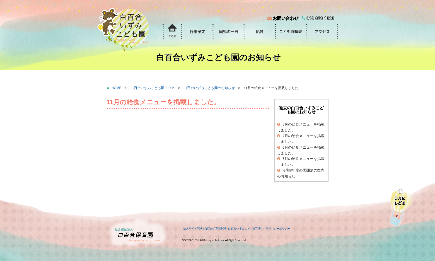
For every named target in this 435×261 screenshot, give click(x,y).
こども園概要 (290, 31)
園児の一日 (228, 31)
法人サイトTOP (192, 228)
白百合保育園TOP (215, 228)
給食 (259, 31)
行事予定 (197, 31)
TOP (171, 31)
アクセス (322, 31)
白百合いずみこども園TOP (244, 228)
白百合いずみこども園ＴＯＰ (152, 88)
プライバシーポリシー (276, 228)
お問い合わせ (285, 18)
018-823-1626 (319, 18)
